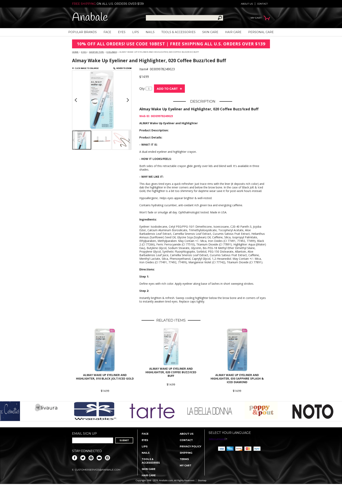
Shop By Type (96, 52)
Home (75, 52)
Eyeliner (111, 52)
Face (107, 32)
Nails (150, 32)
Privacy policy (190, 446)
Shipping (186, 452)
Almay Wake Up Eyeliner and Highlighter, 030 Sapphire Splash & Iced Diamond (237, 378)
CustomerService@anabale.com (97, 469)
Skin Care (210, 32)
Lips (135, 32)
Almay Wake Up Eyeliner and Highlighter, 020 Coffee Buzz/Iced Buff (170, 372)
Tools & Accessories (178, 32)
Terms (184, 459)
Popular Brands (82, 32)
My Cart (185, 465)
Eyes (121, 32)
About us (247, 3)
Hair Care (233, 32)
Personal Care (261, 32)
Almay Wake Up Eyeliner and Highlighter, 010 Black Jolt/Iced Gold (105, 376)
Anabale (90, 17)
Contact (262, 3)
